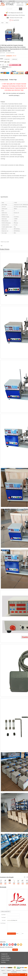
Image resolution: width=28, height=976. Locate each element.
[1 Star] (7, 920)
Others (7, 22)
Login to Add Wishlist (5, 67)
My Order (13, 2)
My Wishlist (8, 2)
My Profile (3, 2)
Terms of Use (18, 970)
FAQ (13, 970)
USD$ (13, 1)
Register (18, 2)
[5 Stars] (10, 920)
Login (22, 2)
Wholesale (24, 970)
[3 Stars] (9, 920)
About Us (3, 970)
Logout (26, 2)
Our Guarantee (14, 971)
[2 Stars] (8, 920)
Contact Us (9, 970)
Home (2, 22)
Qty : (1, 64)
